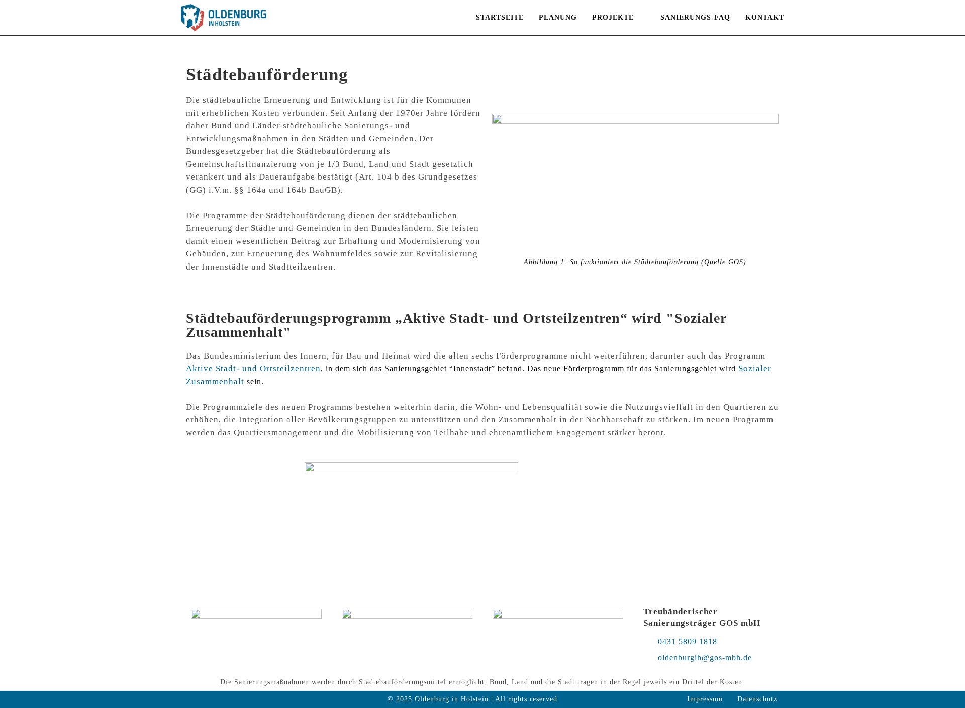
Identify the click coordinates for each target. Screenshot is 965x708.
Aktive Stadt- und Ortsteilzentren (253, 368)
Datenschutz (757, 699)
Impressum (705, 699)
